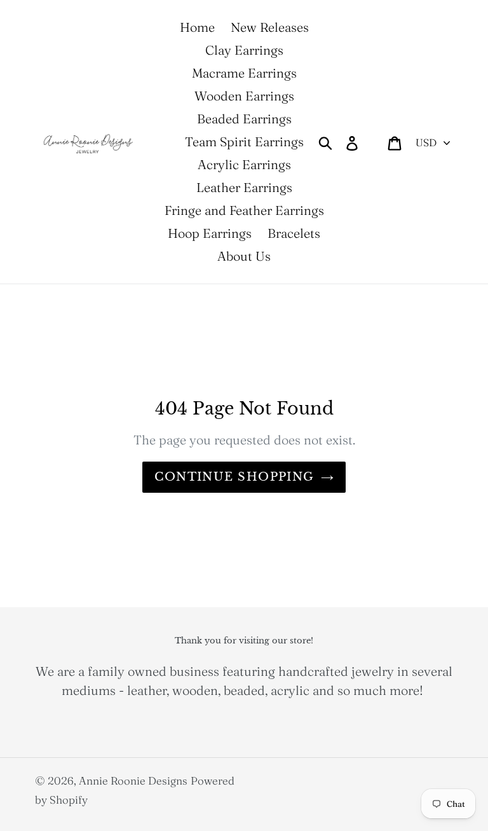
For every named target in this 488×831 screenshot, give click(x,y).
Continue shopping (234, 477)
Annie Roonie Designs (133, 780)
